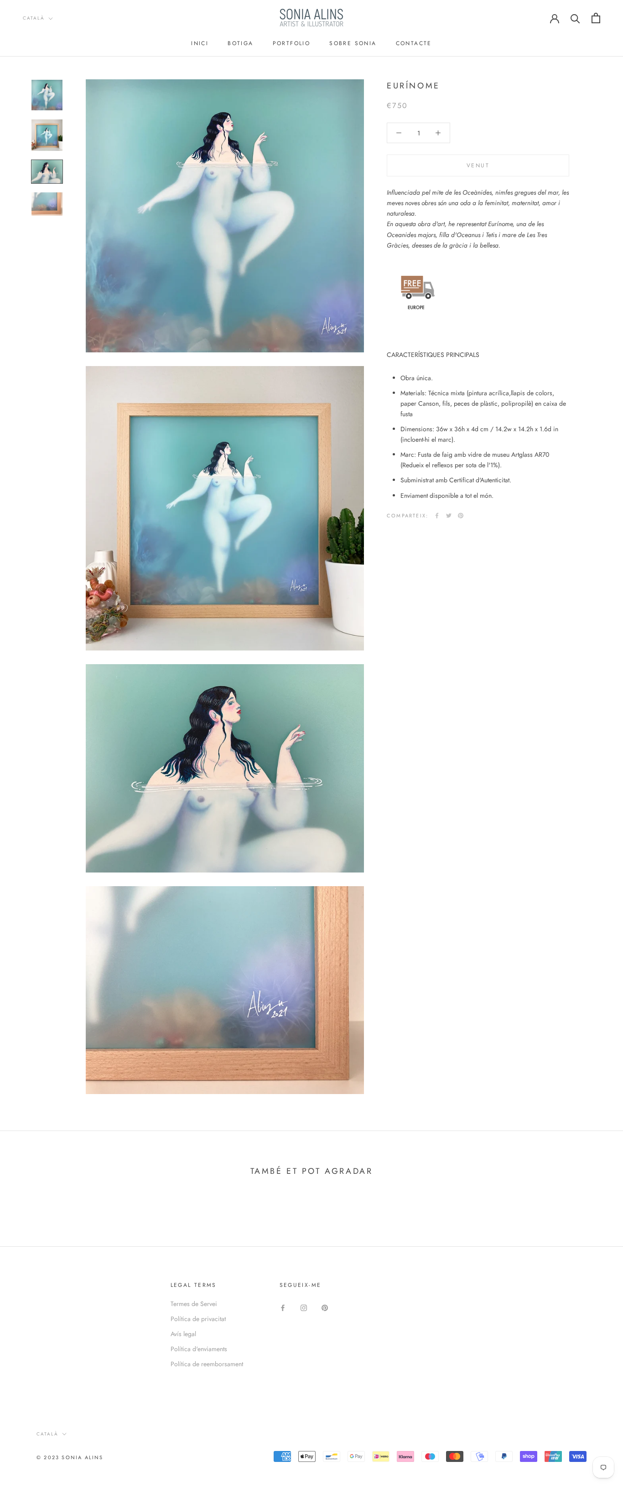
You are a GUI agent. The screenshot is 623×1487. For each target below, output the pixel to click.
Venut (478, 165)
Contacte (414, 43)
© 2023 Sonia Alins (70, 1457)
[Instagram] (304, 1307)
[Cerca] (575, 18)
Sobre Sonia (352, 43)
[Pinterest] (460, 515)
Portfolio (292, 43)
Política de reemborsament (207, 1363)
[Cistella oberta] (596, 18)
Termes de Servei (194, 1303)
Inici (199, 43)
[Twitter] (449, 515)
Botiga (240, 43)
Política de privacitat (198, 1318)
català (34, 18)
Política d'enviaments (199, 1348)
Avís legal (183, 1333)
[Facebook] (437, 515)
